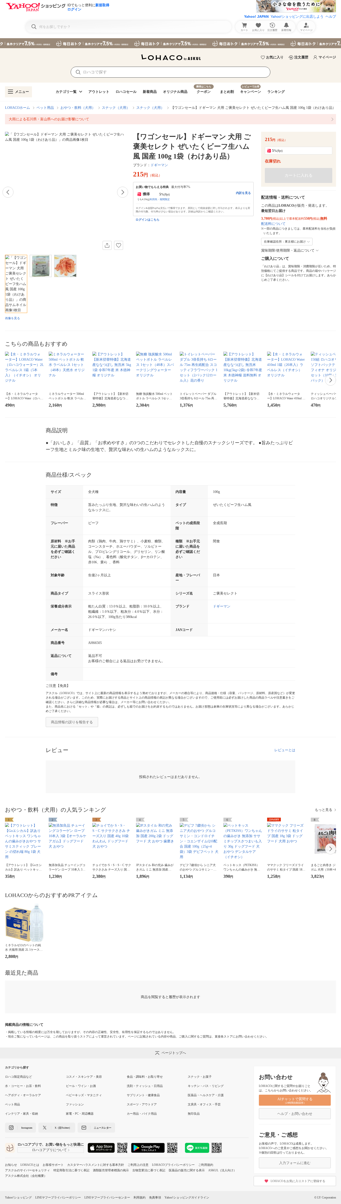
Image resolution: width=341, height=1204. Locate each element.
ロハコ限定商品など (18, 1076)
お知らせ (11, 1165)
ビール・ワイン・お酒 (81, 1085)
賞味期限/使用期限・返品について (288, 250)
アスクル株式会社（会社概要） (26, 1176)
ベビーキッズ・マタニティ (84, 1095)
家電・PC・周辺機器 (80, 1113)
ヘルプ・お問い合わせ (294, 1114)
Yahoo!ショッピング (18, 1197)
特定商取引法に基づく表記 (71, 1170)
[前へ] (7, 192)
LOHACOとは (29, 1165)
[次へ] (122, 192)
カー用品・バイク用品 (142, 1113)
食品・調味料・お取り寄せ (145, 1076)
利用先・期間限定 (160, 199)
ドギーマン (159, 165)
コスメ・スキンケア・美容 (84, 1076)
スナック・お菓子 (200, 1076)
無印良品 (194, 1113)
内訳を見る (243, 193)
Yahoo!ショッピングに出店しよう (297, 16)
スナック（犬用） (116, 108)
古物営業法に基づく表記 (148, 1170)
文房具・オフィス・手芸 (204, 1104)
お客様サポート (53, 1165)
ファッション (75, 1104)
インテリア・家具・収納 (21, 1113)
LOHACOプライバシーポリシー (173, 1165)
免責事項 (155, 1197)
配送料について (273, 224)
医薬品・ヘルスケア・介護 (206, 1095)
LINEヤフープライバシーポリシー (58, 1197)
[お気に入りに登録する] (118, 245)
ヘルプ (331, 16)
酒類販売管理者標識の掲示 (111, 1170)
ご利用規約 (205, 1165)
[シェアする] (107, 245)
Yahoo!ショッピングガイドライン (187, 1197)
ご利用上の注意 (138, 1165)
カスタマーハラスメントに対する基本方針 (95, 1165)
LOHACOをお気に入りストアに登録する (298, 1181)
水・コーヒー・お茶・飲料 (23, 1085)
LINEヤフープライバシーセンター (107, 1197)
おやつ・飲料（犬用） (77, 108)
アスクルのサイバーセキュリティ (27, 1170)
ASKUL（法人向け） (222, 1170)
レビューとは (284, 750)
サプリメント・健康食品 (143, 1095)
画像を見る (12, 318)
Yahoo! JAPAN (256, 16)
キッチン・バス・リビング (206, 1085)
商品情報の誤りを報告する (72, 722)
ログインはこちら (148, 219)
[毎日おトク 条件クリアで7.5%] (170, 43)
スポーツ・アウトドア (142, 1104)
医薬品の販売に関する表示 (187, 1170)
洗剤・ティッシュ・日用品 (145, 1085)
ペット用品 (45, 108)
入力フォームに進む (295, 1163)
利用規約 (140, 1197)
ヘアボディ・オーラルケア (23, 1095)
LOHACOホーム (17, 108)
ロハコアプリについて (49, 1150)
